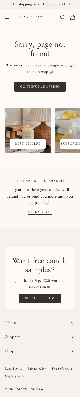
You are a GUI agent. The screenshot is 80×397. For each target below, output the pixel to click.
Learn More (40, 212)
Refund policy (13, 368)
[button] (7, 17)
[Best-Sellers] (28, 130)
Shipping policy (14, 376)
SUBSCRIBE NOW (40, 298)
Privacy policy (37, 368)
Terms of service (62, 368)
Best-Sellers (28, 144)
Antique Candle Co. (30, 389)
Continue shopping (40, 86)
